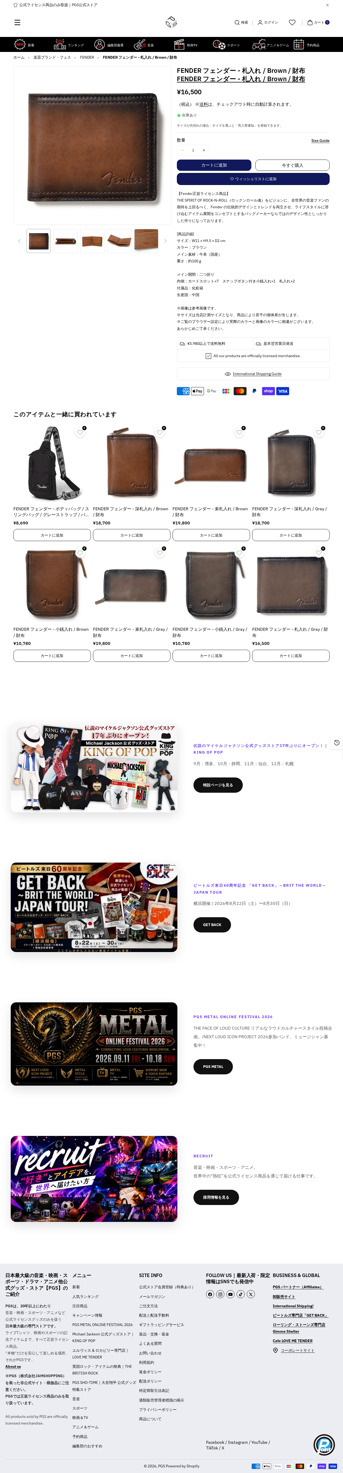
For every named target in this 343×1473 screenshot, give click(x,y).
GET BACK (212, 924)
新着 (76, 1287)
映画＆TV (80, 1417)
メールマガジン (152, 1296)
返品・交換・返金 (154, 1334)
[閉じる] (327, 5)
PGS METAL (213, 1066)
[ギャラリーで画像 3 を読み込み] (92, 241)
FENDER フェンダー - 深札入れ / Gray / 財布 (289, 511)
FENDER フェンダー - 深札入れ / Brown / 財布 (130, 511)
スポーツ (79, 1408)
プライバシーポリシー (158, 1409)
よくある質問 (150, 1343)
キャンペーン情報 (87, 1315)
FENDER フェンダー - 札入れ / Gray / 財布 (290, 632)
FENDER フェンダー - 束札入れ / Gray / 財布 (130, 632)
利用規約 (146, 1362)
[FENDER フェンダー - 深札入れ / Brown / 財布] (131, 463)
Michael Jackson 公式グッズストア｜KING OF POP (103, 1337)
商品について (150, 1419)
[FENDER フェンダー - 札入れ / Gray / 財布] (291, 584)
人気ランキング (85, 1296)
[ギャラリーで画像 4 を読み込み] (119, 241)
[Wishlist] (292, 22)
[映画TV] (179, 44)
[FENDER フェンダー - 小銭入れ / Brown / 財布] (52, 584)
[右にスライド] (166, 241)
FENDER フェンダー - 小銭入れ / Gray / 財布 (210, 632)
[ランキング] (59, 44)
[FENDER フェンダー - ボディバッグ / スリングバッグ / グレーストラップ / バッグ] (52, 463)
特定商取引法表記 (154, 1390)
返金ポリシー (150, 1371)
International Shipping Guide (257, 373)
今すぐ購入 (292, 165)
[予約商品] (298, 44)
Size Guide (320, 140)
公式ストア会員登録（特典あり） (167, 1287)
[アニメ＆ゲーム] (258, 44)
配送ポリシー (150, 1381)
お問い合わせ (150, 1353)
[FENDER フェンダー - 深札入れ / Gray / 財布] (291, 463)
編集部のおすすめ (87, 1446)
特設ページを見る (218, 785)
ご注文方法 (148, 1306)
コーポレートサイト (298, 1350)
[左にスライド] (19, 241)
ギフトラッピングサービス (161, 1324)
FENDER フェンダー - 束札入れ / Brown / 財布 (210, 511)
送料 (203, 104)
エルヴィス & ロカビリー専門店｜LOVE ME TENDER (100, 1353)
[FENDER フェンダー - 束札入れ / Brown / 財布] (211, 463)
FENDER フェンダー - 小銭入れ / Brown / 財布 (51, 632)
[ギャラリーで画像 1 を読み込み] (39, 241)
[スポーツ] (219, 44)
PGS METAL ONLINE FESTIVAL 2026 (102, 1324)
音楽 (76, 1398)
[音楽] (139, 44)
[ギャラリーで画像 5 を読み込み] (146, 241)
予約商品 (79, 1436)
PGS (161, 1466)
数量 (181, 140)
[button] (17, 22)
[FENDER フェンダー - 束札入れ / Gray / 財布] (131, 584)
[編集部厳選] (99, 44)
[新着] (20, 44)
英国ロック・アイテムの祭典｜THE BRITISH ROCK (102, 1370)
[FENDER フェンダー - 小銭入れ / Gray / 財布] (211, 584)
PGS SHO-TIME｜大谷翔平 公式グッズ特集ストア (104, 1386)
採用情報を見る (216, 1197)
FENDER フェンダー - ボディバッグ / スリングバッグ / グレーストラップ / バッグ (51, 512)
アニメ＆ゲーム (85, 1427)
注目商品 (79, 1306)
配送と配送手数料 (154, 1315)
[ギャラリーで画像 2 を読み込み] (65, 241)
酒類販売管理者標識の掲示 (161, 1400)
